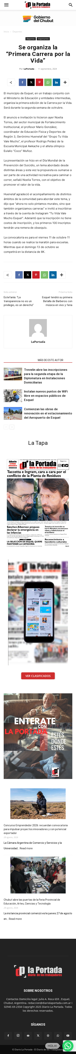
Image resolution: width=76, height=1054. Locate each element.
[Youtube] (68, 1035)
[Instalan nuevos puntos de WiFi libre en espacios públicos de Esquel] (13, 395)
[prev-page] (6, 427)
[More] (65, 82)
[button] (6, 5)
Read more (26, 848)
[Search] (71, 5)
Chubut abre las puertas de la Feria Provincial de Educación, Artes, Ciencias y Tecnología (32, 901)
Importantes (43, 38)
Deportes (17, 31)
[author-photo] (38, 336)
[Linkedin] (56, 82)
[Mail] (28, 1035)
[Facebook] (22, 82)
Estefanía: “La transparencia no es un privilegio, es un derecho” (19, 301)
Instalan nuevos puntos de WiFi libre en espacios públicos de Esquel (46, 396)
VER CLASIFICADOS (38, 676)
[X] (31, 82)
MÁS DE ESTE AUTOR (50, 360)
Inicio (6, 31)
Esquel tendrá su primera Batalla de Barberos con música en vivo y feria (57, 301)
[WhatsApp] (48, 82)
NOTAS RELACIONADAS (19, 360)
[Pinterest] (39, 82)
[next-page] (12, 427)
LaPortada (29, 68)
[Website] (48, 1035)
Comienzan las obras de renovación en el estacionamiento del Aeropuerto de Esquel (48, 413)
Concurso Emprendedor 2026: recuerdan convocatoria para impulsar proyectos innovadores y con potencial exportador (36, 829)
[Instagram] (18, 1035)
